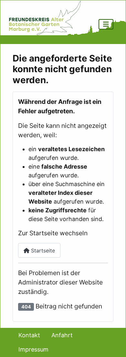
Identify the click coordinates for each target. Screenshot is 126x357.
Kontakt (29, 335)
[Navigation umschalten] (106, 24)
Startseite (42, 250)
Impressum (33, 349)
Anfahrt (62, 335)
